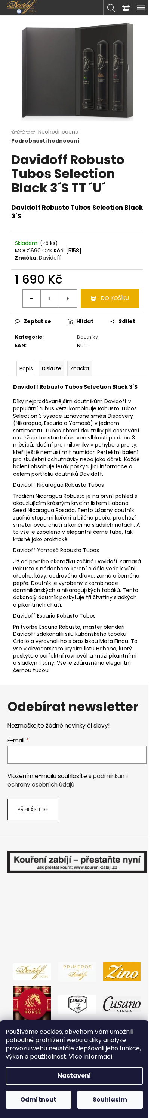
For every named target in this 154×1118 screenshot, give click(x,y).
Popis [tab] (26, 368)
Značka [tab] (79, 368)
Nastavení (74, 1075)
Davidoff (50, 257)
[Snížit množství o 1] (32, 298)
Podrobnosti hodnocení (45, 140)
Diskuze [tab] (51, 368)
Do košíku (115, 298)
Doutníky (87, 336)
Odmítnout (38, 1099)
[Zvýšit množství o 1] (68, 298)
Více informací (91, 1056)
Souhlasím (110, 1099)
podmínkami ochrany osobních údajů (67, 780)
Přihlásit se (33, 809)
